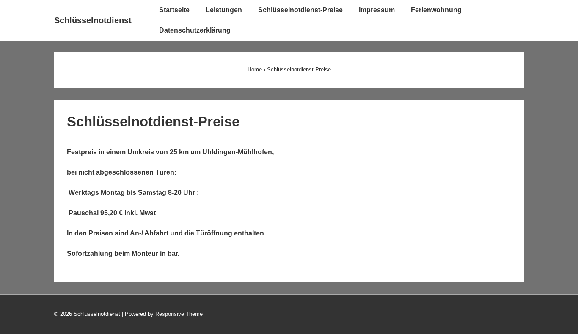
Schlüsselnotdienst (93, 20)
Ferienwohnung (436, 10)
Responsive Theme (179, 314)
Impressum (377, 10)
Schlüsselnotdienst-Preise (300, 10)
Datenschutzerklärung (195, 30)
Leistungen (224, 10)
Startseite (174, 10)
